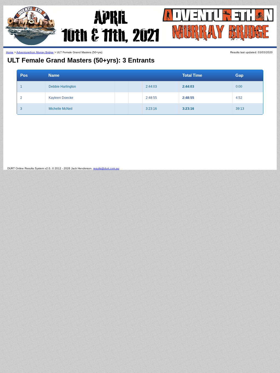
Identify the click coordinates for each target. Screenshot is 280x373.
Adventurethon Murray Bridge (35, 52)
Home (9, 52)
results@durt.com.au (106, 168)
